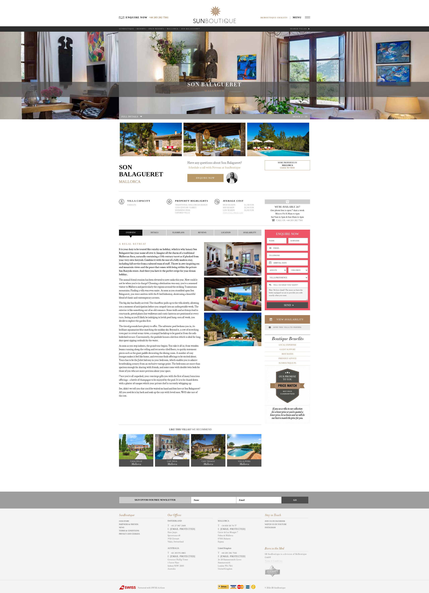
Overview (131, 232)
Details (154, 232)
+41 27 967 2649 (178, 526)
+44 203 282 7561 (229, 553)
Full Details (129, 116)
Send (287, 305)
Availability (249, 232)
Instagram (270, 527)
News (121, 527)
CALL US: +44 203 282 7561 (289, 220)
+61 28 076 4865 (178, 553)
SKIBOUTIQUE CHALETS (274, 18)
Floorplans (178, 232)
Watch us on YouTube (276, 524)
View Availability (290, 319)
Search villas (298, 29)
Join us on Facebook (275, 521)
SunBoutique (126, 29)
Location (226, 232)
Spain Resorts (156, 29)
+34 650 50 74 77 (229, 526)
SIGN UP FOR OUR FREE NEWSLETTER (155, 500)
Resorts (141, 29)
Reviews (202, 232)
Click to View (287, 168)
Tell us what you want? (285, 285)
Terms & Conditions (129, 531)
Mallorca (172, 29)
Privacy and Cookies (129, 534)
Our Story (124, 521)
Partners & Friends (128, 524)
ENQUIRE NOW (205, 178)
